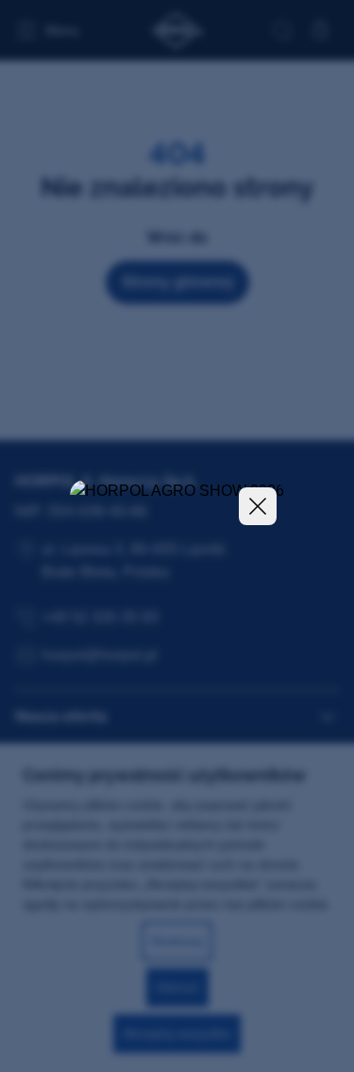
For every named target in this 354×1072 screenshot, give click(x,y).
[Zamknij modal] (258, 506)
